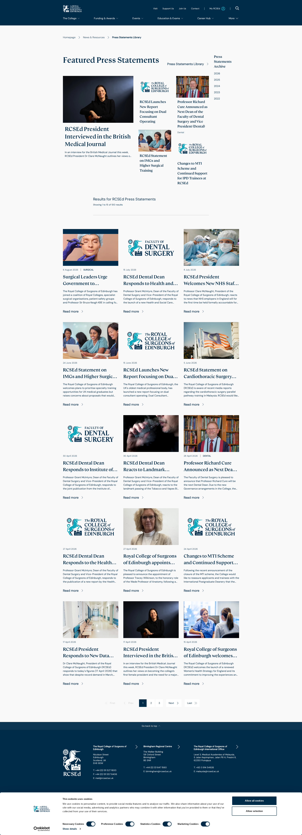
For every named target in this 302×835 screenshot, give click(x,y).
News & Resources (94, 37)
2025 (217, 79)
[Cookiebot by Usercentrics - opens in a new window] (42, 829)
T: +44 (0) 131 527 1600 (104, 770)
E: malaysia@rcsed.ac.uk (206, 771)
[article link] (98, 119)
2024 (217, 86)
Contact (195, 8)
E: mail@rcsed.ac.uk (103, 778)
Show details (70, 828)
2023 (217, 92)
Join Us (182, 8)
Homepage (69, 37)
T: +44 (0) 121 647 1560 (155, 767)
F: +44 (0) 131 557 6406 (105, 774)
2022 (217, 98)
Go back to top (149, 725)
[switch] (129, 824)
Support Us (168, 8)
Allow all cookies (254, 800)
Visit (155, 8)
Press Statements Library (185, 64)
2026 (217, 73)
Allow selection (254, 811)
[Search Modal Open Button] (237, 8)
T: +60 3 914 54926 (204, 767)
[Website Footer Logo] (75, 762)
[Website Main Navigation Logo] (72, 8)
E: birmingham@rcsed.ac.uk (157, 771)
